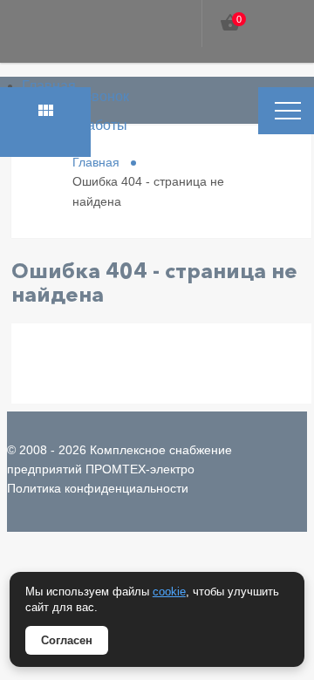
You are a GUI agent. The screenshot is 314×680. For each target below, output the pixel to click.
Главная (49, 85)
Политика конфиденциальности (97, 488)
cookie (169, 591)
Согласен (66, 640)
